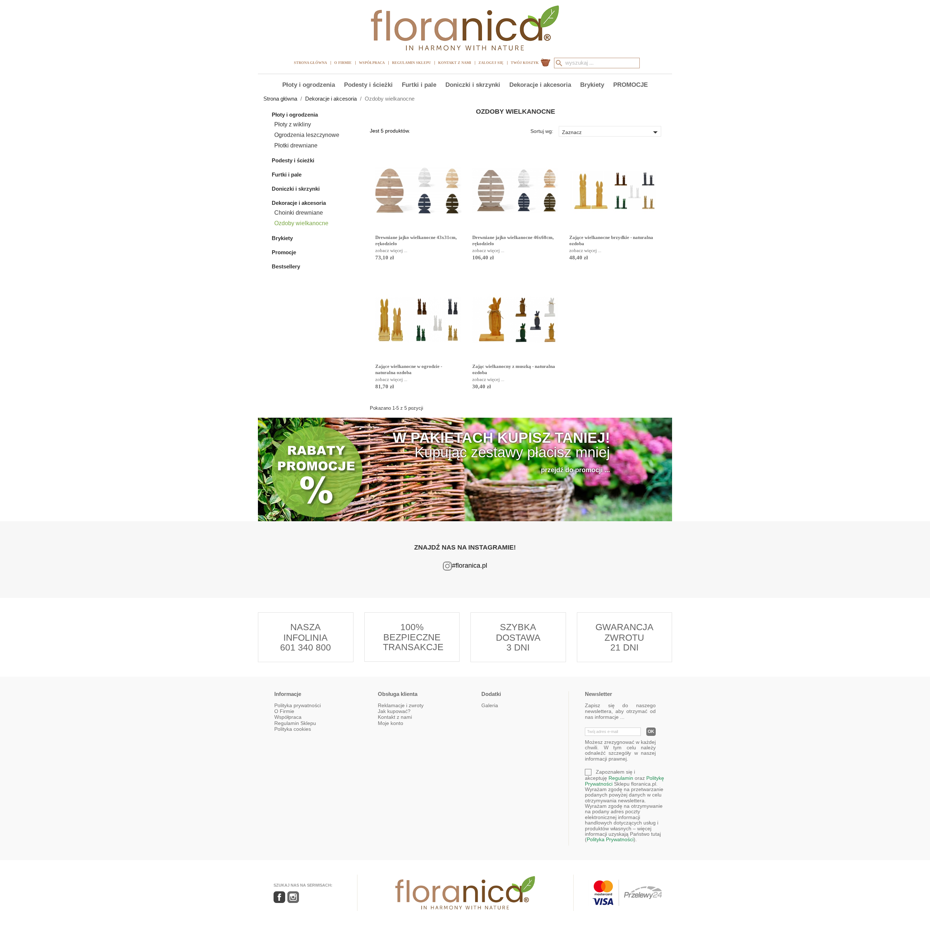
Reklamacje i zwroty (401, 705)
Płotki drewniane (296, 145)
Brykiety (592, 84)
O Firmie (343, 63)
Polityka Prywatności (610, 839)
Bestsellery (286, 266)
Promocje (284, 252)
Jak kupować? (394, 711)
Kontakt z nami (454, 63)
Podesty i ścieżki (368, 84)
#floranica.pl (469, 565)
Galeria (489, 705)
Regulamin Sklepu (411, 63)
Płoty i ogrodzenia (308, 84)
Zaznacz (611, 132)
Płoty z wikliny (292, 124)
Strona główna (310, 63)
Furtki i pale (419, 84)
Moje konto (390, 723)
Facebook (279, 897)
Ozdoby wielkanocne (301, 223)
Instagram (293, 897)
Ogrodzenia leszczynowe (306, 135)
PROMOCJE (630, 84)
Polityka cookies (292, 729)
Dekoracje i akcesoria (540, 84)
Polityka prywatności (297, 705)
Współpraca (372, 63)
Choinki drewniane (298, 213)
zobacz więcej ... (391, 250)
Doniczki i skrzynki (472, 84)
